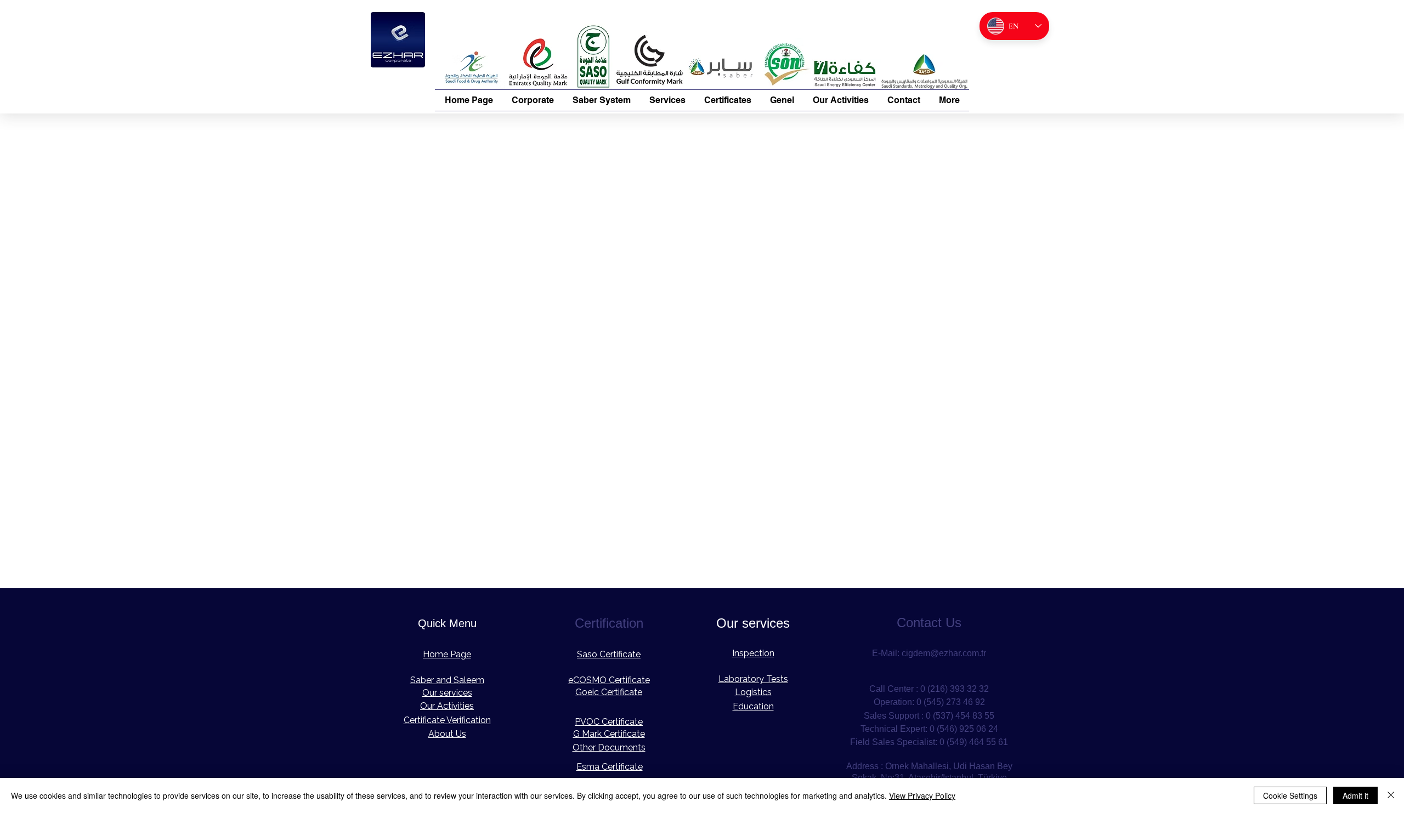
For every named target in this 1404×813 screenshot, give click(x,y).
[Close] (1390, 795)
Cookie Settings (1290, 795)
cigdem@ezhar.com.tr (944, 653)
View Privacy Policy (922, 795)
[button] (532, 100)
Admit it (1355, 795)
